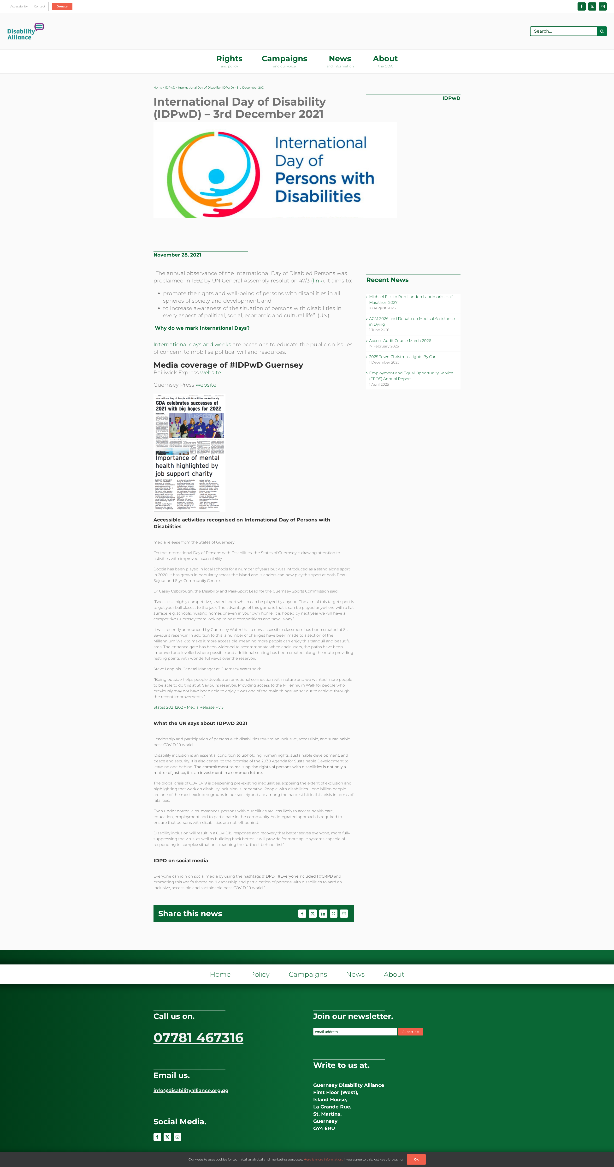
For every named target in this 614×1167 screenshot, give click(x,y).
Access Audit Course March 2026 (400, 340)
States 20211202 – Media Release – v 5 (189, 707)
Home (158, 87)
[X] (312, 913)
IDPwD (170, 87)
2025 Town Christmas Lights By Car (402, 356)
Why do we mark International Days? (202, 328)
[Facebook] (302, 913)
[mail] (177, 1137)
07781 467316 (198, 1037)
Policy (260, 974)
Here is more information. (323, 1159)
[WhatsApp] (334, 913)
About (394, 974)
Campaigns (308, 974)
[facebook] (157, 1137)
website (210, 372)
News (355, 974)
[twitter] (167, 1137)
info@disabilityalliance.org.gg (191, 1090)
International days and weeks (192, 344)
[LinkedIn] (323, 913)
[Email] (344, 913)
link (317, 280)
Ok (416, 1159)
